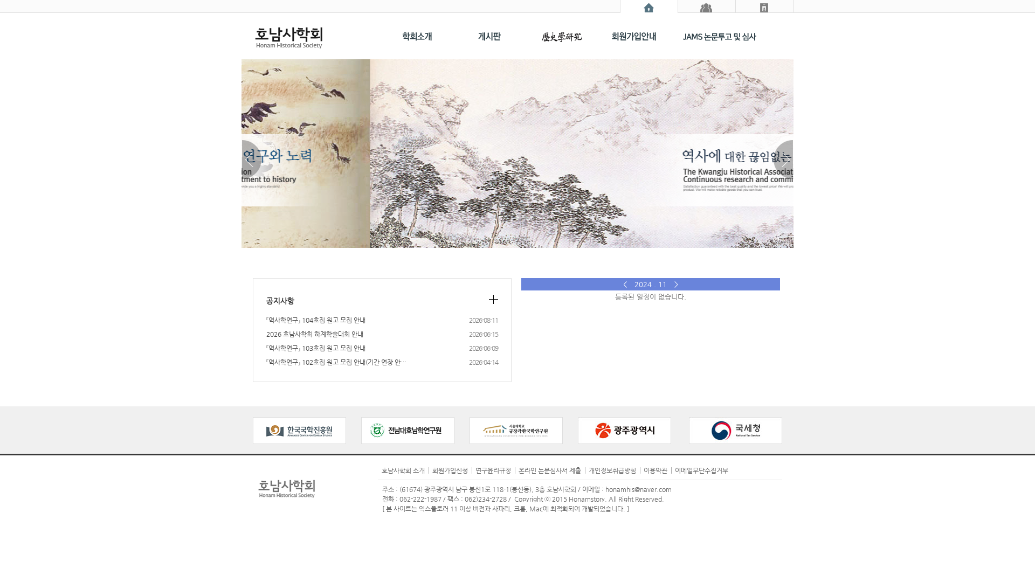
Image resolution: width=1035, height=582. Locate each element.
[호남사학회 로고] (302, 36)
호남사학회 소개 (403, 470)
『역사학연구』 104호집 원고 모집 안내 (358, 320)
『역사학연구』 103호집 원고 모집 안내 (358, 348)
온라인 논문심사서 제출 (550, 470)
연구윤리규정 (493, 470)
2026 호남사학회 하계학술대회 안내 (358, 334)
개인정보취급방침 (612, 470)
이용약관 (655, 470)
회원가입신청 (450, 470)
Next (783, 159)
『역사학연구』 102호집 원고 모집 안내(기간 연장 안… (358, 362)
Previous (251, 159)
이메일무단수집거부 (701, 470)
